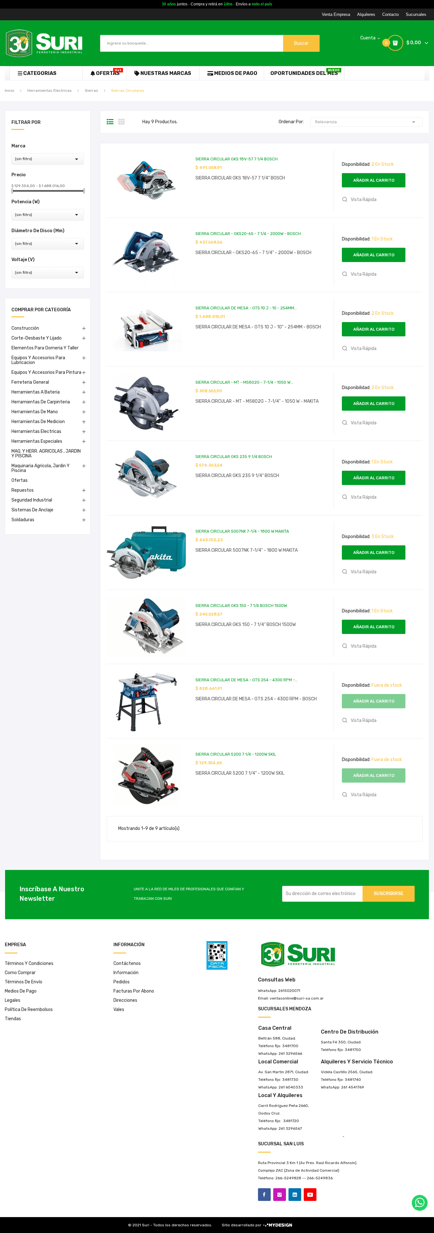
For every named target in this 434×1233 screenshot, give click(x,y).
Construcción (25, 328)
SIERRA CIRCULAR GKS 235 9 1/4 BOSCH (233, 456)
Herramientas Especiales (36, 441)
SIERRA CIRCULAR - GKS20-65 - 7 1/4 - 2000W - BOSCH (248, 233)
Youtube (310, 1194)
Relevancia (366, 122)
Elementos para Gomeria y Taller (44, 348)
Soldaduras (22, 519)
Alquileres (366, 14)
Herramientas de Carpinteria (40, 402)
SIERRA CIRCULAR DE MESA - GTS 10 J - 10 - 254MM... (246, 308)
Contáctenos (127, 963)
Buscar (301, 43)
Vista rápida (363, 199)
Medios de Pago (21, 991)
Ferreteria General (30, 382)
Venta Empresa (336, 14)
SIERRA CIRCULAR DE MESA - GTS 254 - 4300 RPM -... (246, 679)
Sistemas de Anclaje (32, 510)
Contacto (390, 14)
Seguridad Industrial (31, 500)
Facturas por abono (133, 991)
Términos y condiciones (29, 963)
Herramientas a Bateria (35, 392)
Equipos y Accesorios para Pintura (46, 372)
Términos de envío (23, 982)
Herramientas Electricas (36, 431)
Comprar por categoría (41, 310)
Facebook (264, 1194)
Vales (118, 1009)
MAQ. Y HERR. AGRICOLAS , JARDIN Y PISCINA (46, 453)
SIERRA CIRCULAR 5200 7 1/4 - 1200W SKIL (235, 754)
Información (126, 972)
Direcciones (125, 1000)
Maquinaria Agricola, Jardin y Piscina (40, 468)
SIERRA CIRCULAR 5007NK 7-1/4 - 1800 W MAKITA (242, 531)
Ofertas (19, 480)
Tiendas (13, 1018)
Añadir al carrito (373, 180)
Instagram (279, 1194)
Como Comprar (20, 972)
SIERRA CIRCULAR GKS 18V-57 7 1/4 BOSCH (236, 159)
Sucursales (416, 14)
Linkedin (294, 1194)
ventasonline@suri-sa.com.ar (297, 998)
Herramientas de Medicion (38, 421)
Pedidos (121, 982)
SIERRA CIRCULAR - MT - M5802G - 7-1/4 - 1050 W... (244, 382)
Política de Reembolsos (29, 1009)
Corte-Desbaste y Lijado (36, 338)
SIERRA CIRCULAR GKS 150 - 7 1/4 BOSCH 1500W (241, 605)
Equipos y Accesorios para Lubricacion (38, 360)
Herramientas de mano (34, 411)
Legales (12, 1000)
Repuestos (22, 490)
